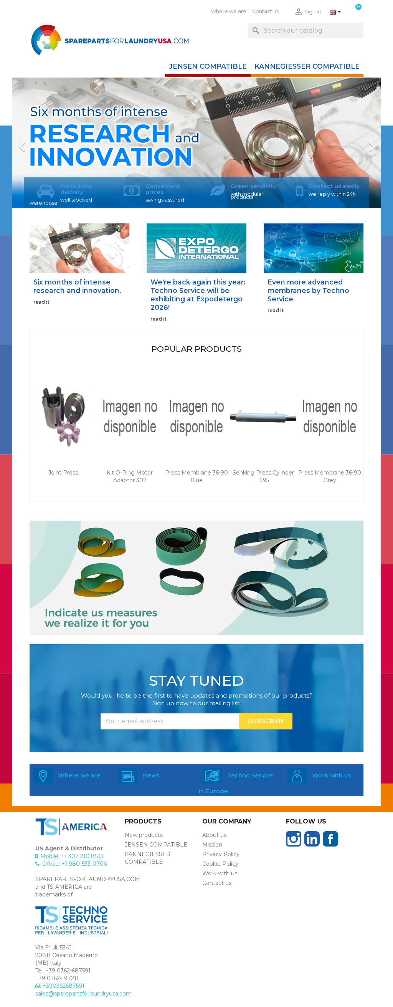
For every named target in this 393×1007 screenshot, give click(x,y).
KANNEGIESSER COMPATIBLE (307, 66)
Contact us (265, 11)
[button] (40, 143)
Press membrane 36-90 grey (329, 476)
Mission (212, 844)
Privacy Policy (220, 854)
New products (144, 835)
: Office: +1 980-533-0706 (73, 863)
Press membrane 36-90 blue (196, 476)
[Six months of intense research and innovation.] (79, 247)
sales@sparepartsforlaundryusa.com (83, 993)
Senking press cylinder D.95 (263, 476)
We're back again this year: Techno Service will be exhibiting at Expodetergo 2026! (198, 294)
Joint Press (63, 472)
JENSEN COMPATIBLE (208, 66)
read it (41, 302)
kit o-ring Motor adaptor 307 (130, 476)
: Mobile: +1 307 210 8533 (71, 856)
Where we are (228, 11)
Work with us (219, 873)
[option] (196, 143)
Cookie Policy (220, 863)
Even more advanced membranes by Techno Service (308, 290)
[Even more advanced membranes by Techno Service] (313, 247)
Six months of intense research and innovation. (77, 286)
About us (214, 835)
